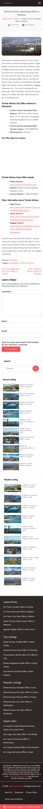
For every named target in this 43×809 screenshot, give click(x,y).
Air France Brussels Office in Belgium (18, 611)
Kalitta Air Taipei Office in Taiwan (26, 464)
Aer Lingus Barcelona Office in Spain (18, 752)
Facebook (30, 25)
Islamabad (14, 263)
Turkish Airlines (27, 263)
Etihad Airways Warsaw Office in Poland (19, 697)
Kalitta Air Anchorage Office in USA (27, 448)
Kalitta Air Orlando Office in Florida (27, 403)
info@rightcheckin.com (18, 776)
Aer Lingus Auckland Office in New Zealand (21, 747)
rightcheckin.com (16, 786)
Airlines (16, 19)
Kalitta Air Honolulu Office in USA (27, 394)
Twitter (15, 25)
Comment (7, 291)
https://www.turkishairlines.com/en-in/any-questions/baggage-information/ (25, 229)
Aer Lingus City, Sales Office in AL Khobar (20, 734)
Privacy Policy (31, 792)
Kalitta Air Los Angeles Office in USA (26, 430)
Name (4, 321)
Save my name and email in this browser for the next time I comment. (20, 343)
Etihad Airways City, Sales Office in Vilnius (20, 692)
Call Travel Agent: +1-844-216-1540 (23, 807)
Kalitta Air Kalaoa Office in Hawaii (26, 386)
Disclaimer (19, 792)
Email (4, 331)
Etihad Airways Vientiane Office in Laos (19, 687)
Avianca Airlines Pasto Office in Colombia (20, 650)
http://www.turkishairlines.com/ (23, 184)
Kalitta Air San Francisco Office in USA (27, 422)
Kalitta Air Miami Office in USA (26, 412)
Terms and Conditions (14, 799)
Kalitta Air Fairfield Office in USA (27, 438)
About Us (8, 792)
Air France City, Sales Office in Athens (19, 616)
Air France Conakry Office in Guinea (18, 607)
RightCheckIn (7, 19)
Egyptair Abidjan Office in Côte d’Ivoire (19, 629)
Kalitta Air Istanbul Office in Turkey (27, 456)
